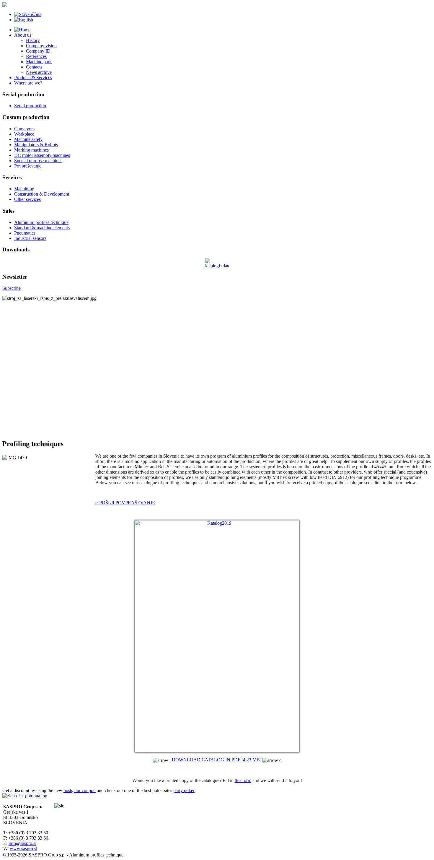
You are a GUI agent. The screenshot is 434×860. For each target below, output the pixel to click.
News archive (39, 72)
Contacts (34, 66)
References (36, 56)
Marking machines (31, 149)
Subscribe (11, 288)
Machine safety (28, 139)
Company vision (41, 45)
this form (243, 780)
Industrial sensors (30, 238)
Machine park (39, 61)
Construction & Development (41, 193)
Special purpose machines (38, 160)
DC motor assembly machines (42, 155)
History (33, 40)
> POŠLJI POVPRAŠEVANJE (125, 502)
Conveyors (24, 128)
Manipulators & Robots (36, 144)
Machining (24, 188)
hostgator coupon (79, 790)
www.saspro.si (23, 848)
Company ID (38, 50)
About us (22, 35)
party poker (184, 790)
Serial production (30, 105)
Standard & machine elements (42, 227)
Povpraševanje (27, 165)
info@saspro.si (22, 843)
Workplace (24, 133)
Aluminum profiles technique (41, 222)
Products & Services (33, 77)
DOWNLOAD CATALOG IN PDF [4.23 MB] (216, 759)
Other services (27, 199)
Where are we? (28, 82)
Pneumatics (24, 232)
